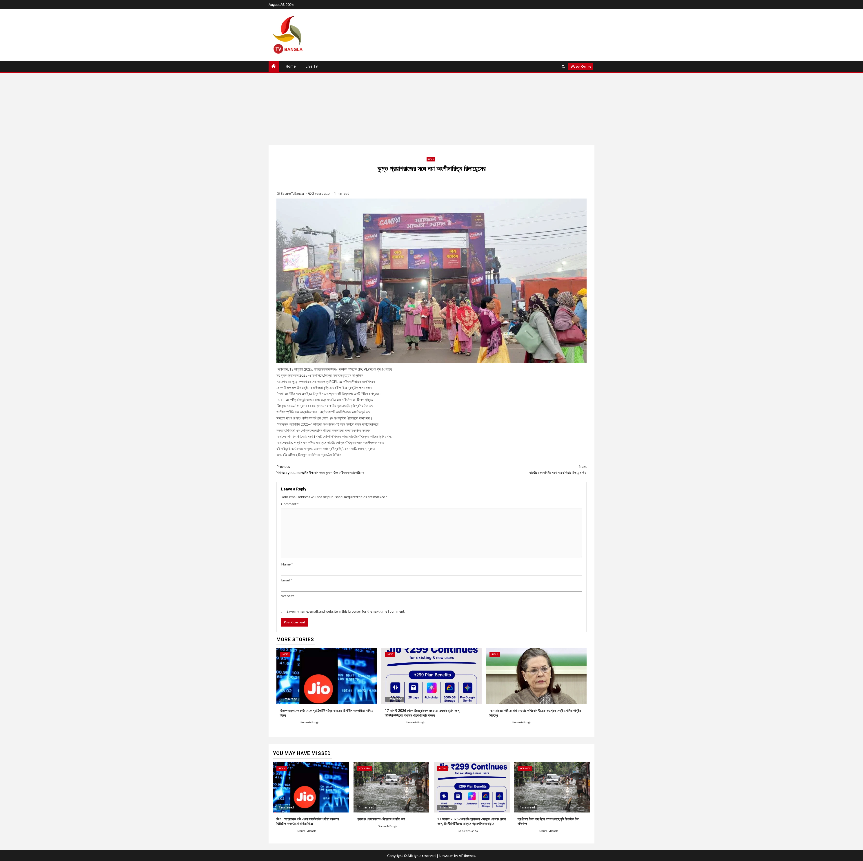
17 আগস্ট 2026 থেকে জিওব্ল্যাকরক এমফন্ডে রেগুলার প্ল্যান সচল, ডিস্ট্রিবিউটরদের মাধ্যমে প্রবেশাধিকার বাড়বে (471, 821)
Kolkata (364, 768)
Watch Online (581, 66)
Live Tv (311, 66)
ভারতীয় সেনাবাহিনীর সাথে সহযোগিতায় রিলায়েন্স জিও (558, 469)
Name (287, 564)
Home (291, 66)
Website (287, 596)
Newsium (446, 855)
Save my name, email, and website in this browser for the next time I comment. (346, 611)
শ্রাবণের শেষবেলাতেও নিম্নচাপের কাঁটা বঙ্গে (381, 819)
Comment (290, 504)
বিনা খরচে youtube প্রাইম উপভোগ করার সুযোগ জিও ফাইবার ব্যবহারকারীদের (320, 469)
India (430, 159)
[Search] (563, 66)
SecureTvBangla (293, 193)
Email (286, 580)
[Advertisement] (431, 108)
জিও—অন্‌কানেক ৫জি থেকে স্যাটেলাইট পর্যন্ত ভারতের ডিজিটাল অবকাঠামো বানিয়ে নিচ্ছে (307, 821)
